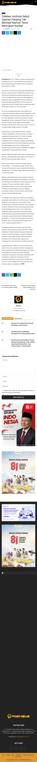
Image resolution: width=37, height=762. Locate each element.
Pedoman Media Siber (28, 755)
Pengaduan (18, 755)
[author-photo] (18, 303)
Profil (3, 755)
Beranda (4, 10)
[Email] (15, 33)
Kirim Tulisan (18, 757)
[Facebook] (3, 33)
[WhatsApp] (11, 33)
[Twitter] (7, 33)
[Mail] (21, 748)
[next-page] (5, 350)
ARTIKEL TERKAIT (7, 318)
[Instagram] (16, 748)
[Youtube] (25, 748)
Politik (9, 10)
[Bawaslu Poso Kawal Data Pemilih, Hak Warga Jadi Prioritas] (6, 325)
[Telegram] (19, 33)
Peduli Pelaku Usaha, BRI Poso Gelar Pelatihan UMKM (9, 286)
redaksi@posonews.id (23, 736)
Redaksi (8, 28)
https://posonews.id (18, 308)
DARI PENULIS (18, 318)
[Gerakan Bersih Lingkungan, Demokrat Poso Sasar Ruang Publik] (6, 334)
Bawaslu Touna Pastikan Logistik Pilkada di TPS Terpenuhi (28, 287)
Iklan (13, 755)
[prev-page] (3, 350)
